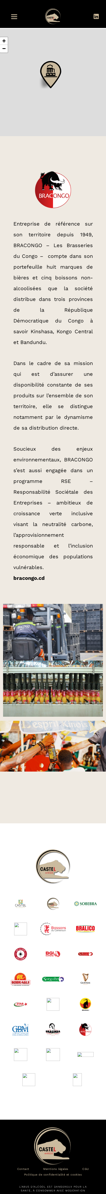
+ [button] (4, 41)
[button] (15, 17)
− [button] (4, 48)
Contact (23, 1169)
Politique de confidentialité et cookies (53, 1174)
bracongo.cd (29, 578)
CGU (85, 1169)
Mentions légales (55, 1169)
